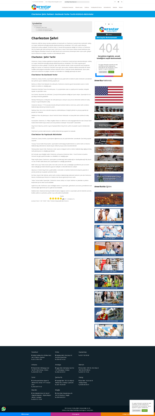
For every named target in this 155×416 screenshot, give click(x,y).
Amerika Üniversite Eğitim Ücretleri (109, 167)
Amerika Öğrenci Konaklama (109, 133)
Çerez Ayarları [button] (136, 410)
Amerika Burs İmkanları (109, 125)
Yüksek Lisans (79, 7)
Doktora (87, 7)
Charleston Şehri (38, 25)
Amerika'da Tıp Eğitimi (109, 238)
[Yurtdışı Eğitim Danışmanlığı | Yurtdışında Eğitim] (41, 7)
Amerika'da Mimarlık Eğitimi (109, 304)
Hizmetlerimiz (107, 7)
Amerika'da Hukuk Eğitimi (109, 222)
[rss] (122, 2)
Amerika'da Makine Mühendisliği (109, 337)
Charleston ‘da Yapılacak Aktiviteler (45, 30)
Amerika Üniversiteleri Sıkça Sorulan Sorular (109, 178)
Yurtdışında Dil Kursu (96, 7)
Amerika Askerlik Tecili (109, 109)
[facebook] (115, 2)
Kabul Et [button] (145, 410)
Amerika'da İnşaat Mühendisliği (109, 288)
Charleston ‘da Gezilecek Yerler (45, 29)
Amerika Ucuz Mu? (109, 142)
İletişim (121, 7)
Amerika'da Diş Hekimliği (109, 255)
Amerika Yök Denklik (109, 117)
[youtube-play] (118, 2)
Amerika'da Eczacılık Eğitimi (109, 271)
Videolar (115, 7)
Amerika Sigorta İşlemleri (109, 150)
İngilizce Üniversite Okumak (109, 205)
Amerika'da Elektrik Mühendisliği (109, 321)
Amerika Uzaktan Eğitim (109, 158)
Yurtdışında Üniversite (67, 7)
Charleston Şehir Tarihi (41, 27)
